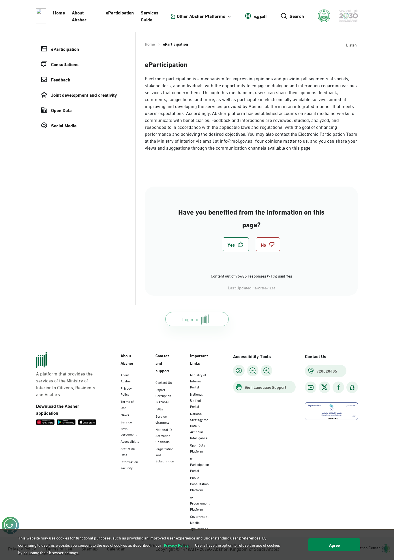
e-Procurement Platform (200, 503)
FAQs (159, 408)
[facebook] (338, 387)
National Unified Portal (196, 400)
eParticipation (120, 12)
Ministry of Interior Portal (198, 380)
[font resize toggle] (252, 370)
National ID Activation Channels (163, 435)
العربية (260, 15)
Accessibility (130, 441)
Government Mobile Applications (199, 522)
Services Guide (149, 15)
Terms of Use (127, 404)
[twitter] (324, 387)
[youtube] (310, 387)
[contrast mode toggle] (238, 370)
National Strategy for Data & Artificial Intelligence (199, 425)
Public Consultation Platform (199, 483)
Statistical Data (128, 451)
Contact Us (163, 382)
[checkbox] (236, 244)
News (125, 414)
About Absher (79, 15)
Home (59, 12)
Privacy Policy (126, 391)
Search (297, 15)
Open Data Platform (197, 448)
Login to (190, 319)
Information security (129, 464)
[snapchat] (352, 387)
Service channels (162, 419)
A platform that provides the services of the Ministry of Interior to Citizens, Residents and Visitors (65, 384)
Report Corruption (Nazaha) (163, 395)
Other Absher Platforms (201, 15)
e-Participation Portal (199, 464)
